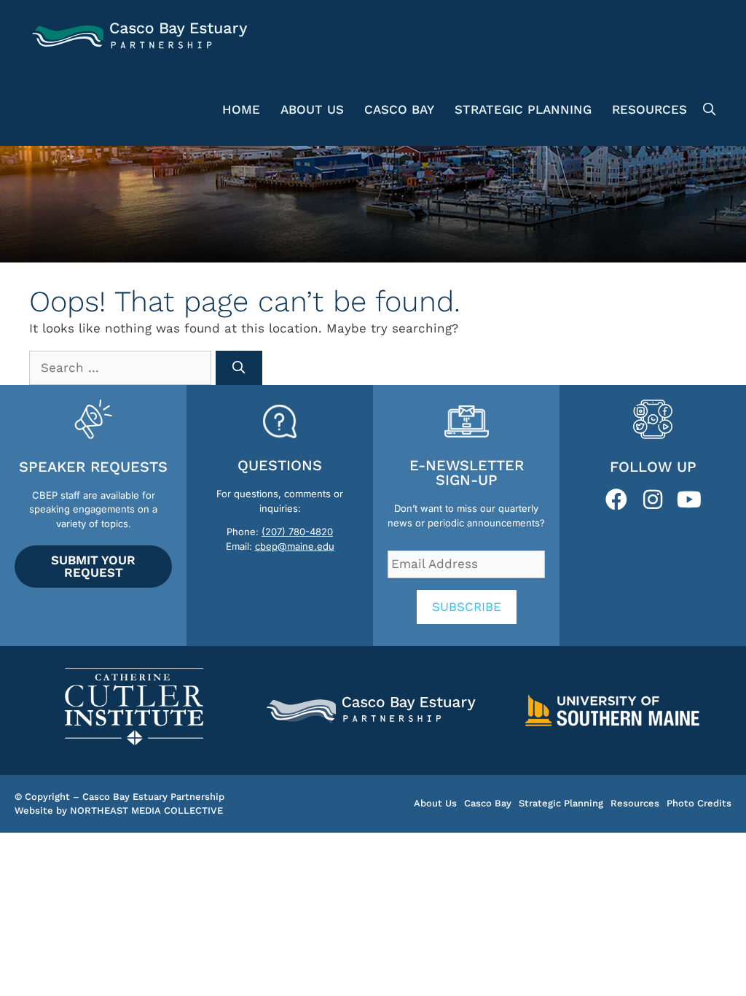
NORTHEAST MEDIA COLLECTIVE (146, 810)
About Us (312, 109)
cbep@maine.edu (294, 546)
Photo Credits (699, 803)
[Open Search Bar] (707, 109)
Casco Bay (399, 109)
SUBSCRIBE (466, 606)
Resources (649, 109)
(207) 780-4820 (297, 531)
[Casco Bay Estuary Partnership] (141, 36)
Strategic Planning (523, 109)
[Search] (239, 368)
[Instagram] (653, 499)
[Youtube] (689, 499)
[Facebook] (616, 499)
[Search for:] (122, 367)
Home (241, 109)
